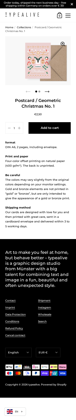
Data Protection (15, 314)
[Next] (47, 90)
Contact (10, 300)
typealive (34, 384)
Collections (24, 27)
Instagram (44, 307)
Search (42, 321)
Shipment (44, 300)
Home (9, 27)
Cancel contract (15, 335)
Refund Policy (14, 328)
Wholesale (44, 314)
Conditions (12, 321)
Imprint (10, 307)
